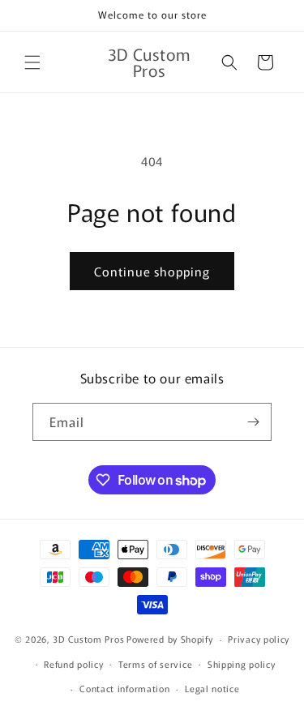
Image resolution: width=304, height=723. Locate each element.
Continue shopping (152, 271)
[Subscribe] (253, 422)
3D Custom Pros (88, 638)
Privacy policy (258, 638)
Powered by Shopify (169, 638)
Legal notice (212, 688)
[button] (32, 62)
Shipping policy (242, 663)
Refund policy (73, 663)
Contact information (124, 688)
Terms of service (155, 663)
